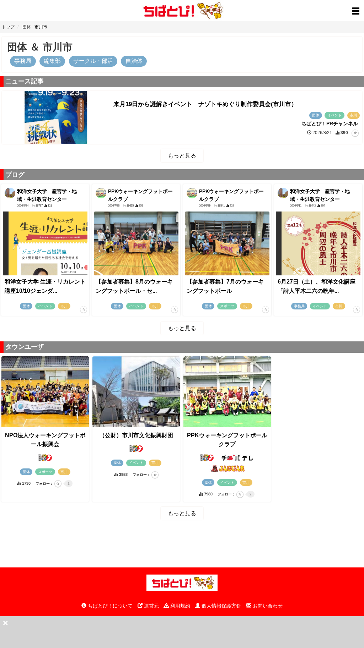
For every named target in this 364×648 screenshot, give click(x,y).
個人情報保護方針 (220, 606)
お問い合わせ (267, 606)
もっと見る (182, 156)
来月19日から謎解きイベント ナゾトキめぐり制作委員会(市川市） (205, 104)
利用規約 (179, 606)
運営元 (151, 606)
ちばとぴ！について (109, 606)
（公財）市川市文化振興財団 (136, 435)
